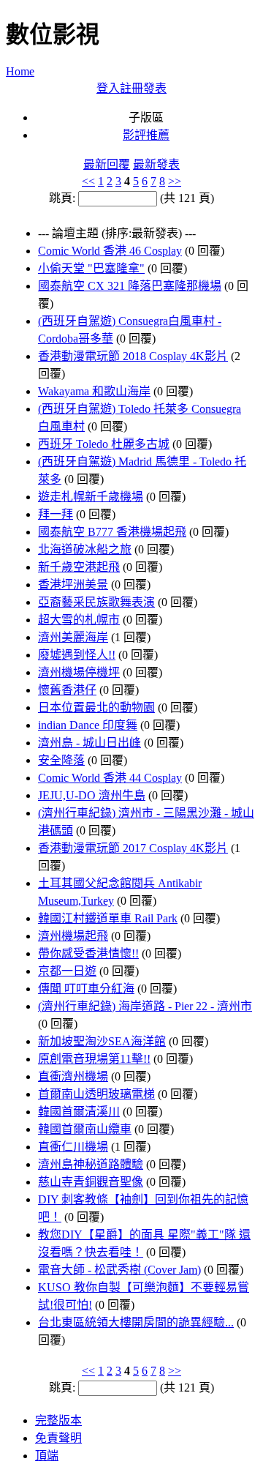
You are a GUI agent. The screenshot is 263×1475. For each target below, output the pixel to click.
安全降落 (61, 760)
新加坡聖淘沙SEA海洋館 (102, 1041)
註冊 (131, 88)
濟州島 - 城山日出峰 (89, 742)
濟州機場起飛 (73, 936)
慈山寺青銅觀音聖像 (90, 1182)
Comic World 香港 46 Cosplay (110, 250)
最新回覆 (106, 164)
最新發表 (156, 164)
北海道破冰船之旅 (85, 549)
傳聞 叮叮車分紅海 (86, 988)
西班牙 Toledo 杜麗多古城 (103, 444)
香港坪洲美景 (73, 584)
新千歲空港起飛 (79, 567)
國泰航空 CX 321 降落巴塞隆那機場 (129, 286)
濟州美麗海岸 (73, 637)
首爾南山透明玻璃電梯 (96, 1094)
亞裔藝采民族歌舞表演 (96, 602)
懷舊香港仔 (67, 690)
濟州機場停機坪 (79, 672)
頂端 (46, 1455)
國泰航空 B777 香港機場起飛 (112, 532)
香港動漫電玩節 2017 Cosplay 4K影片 (133, 848)
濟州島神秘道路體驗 (90, 1164)
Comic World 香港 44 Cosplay (110, 778)
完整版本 (58, 1420)
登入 (108, 88)
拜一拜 (55, 514)
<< (88, 181)
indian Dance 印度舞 (87, 725)
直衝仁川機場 (73, 1146)
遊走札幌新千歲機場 (90, 496)
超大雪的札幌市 (79, 619)
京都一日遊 (67, 971)
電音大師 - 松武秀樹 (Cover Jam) (119, 1269)
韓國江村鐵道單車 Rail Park (108, 918)
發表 (155, 88)
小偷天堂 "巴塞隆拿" (91, 268)
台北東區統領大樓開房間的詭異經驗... (136, 1322)
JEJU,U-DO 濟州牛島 (91, 795)
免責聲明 (58, 1438)
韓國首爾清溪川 (79, 1111)
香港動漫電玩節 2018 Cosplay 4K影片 (133, 356)
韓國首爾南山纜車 (85, 1129)
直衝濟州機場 (73, 1076)
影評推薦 (146, 135)
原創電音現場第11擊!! (94, 1059)
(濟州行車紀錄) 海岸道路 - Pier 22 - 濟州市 (145, 1006)
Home (20, 71)
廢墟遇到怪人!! (76, 655)
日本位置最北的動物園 (96, 707)
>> (174, 181)
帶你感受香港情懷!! (88, 953)
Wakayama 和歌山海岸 (94, 391)
